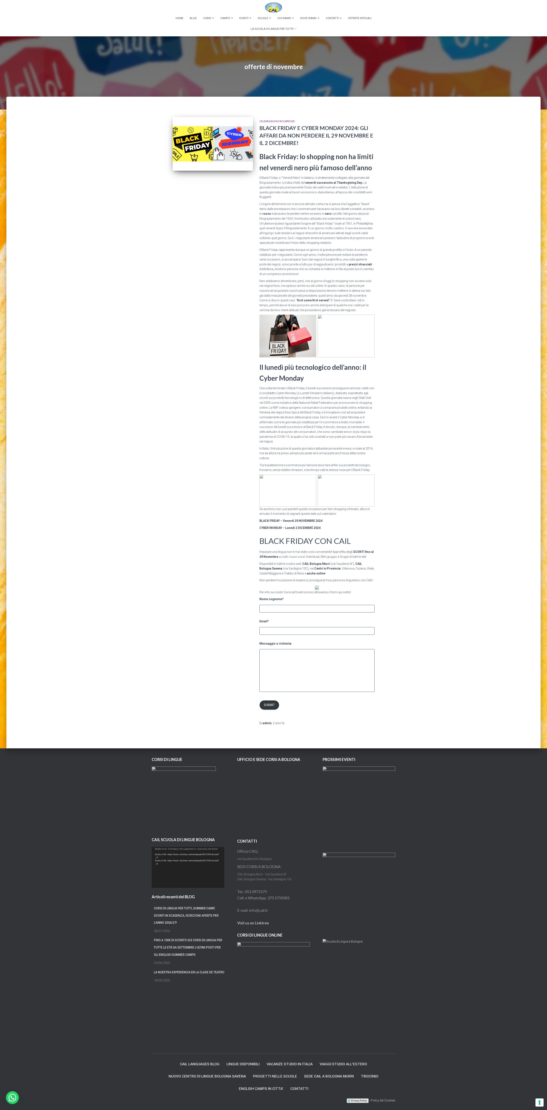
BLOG (193, 18)
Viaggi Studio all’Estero (343, 1064)
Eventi (244, 18)
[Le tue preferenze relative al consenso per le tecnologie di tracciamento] (539, 1102)
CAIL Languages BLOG (199, 1064)
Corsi (207, 18)
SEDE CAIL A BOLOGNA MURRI (329, 1076)
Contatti (333, 18)
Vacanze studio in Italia (290, 1064)
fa (278, 723)
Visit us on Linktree (253, 923)
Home (179, 18)
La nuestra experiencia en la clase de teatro (189, 972)
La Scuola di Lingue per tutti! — (273, 28)
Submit (269, 705)
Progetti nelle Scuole (275, 1076)
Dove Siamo (308, 18)
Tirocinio (369, 1076)
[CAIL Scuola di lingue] (273, 7)
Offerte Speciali (360, 18)
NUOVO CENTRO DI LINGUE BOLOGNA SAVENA (207, 1076)
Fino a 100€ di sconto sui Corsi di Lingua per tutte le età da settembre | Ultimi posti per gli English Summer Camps (188, 947)
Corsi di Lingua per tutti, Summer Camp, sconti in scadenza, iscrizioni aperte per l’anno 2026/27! (186, 915)
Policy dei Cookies (383, 1100)
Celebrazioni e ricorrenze (277, 121)
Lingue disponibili (243, 1064)
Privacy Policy (359, 1100)
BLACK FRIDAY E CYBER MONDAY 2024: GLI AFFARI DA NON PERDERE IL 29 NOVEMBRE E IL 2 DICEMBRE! (316, 135)
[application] (188, 867)
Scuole (263, 18)
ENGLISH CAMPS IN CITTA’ (261, 1088)
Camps (225, 18)
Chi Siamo (284, 18)
